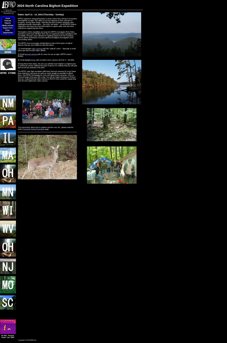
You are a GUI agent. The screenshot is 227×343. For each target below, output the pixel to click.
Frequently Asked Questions (33, 129)
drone (33, 60)
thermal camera (31, 54)
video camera (37, 49)
